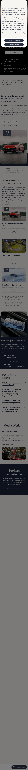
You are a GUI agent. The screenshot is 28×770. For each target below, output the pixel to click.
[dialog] (14, 385)
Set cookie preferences (14, 40)
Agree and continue (14, 44)
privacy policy (9, 33)
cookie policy (21, 33)
